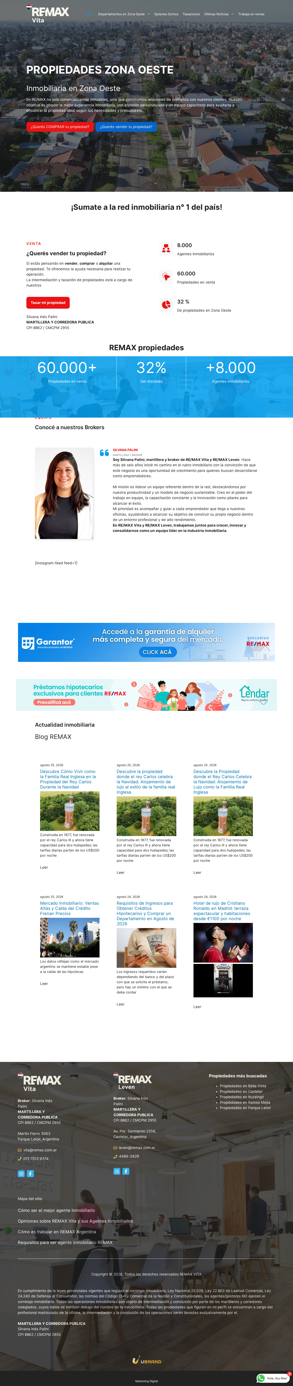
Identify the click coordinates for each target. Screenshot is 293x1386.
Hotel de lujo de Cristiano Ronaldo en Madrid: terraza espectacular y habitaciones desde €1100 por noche (221, 911)
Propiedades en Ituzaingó (242, 1097)
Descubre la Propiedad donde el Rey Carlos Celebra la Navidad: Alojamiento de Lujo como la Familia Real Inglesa (222, 782)
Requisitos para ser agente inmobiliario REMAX (66, 1242)
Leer (44, 867)
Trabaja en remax (251, 14)
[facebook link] (30, 1173)
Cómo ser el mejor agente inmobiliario (56, 1210)
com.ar (149, 1148)
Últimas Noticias (216, 14)
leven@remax (130, 1148)
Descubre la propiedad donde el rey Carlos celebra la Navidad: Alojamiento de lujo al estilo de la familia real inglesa (146, 782)
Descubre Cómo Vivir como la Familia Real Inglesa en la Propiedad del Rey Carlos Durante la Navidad (68, 779)
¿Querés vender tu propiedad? (126, 127)
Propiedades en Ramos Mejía (245, 1102)
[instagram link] (21, 1173)
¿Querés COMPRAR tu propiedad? (60, 127)
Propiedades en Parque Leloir (245, 1108)
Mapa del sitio (30, 1199)
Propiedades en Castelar (241, 1091)
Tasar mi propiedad (48, 302)
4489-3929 (129, 1156)
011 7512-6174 (35, 1159)
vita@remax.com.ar (40, 1150)
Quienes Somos (166, 14)
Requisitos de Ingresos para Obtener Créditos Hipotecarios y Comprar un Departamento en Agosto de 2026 (145, 913)
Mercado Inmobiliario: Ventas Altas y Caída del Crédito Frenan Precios (69, 908)
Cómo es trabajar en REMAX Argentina (57, 1231)
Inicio (90, 14)
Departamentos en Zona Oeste (121, 14)
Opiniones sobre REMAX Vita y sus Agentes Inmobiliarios (75, 1221)
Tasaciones (191, 14)
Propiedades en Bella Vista (243, 1086)
